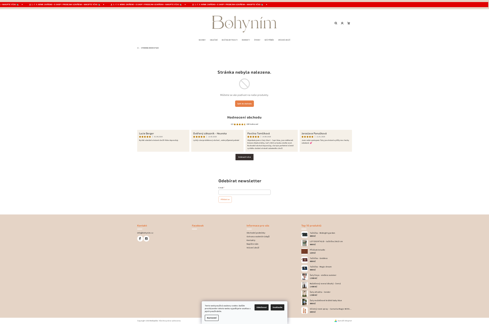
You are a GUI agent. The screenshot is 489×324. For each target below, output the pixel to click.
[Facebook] (140, 239)
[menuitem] (202, 40)
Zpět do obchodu (244, 104)
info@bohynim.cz (145, 232)
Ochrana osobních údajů (258, 236)
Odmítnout (261, 307)
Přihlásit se (225, 199)
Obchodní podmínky (256, 232)
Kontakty (251, 240)
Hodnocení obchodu (244, 117)
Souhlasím (277, 307)
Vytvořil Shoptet (345, 321)
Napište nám (252, 244)
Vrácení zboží (253, 247)
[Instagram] (146, 239)
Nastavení (211, 317)
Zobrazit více (244, 157)
